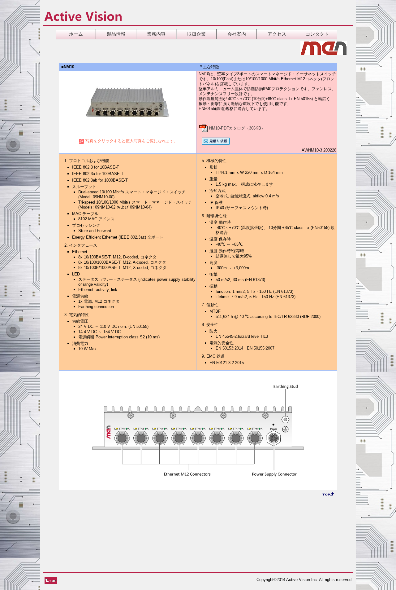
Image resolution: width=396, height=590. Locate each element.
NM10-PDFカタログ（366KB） (236, 128)
